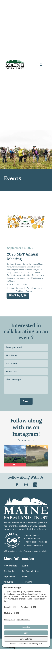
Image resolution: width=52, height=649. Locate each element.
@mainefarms (26, 440)
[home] (15, 65)
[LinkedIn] (35, 484)
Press (24, 576)
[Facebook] (17, 484)
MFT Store (27, 582)
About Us (8, 582)
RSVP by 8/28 (18, 295)
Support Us (9, 576)
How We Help (10, 566)
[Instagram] (26, 484)
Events (25, 566)
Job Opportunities (30, 571)
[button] (45, 65)
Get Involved (10, 571)
